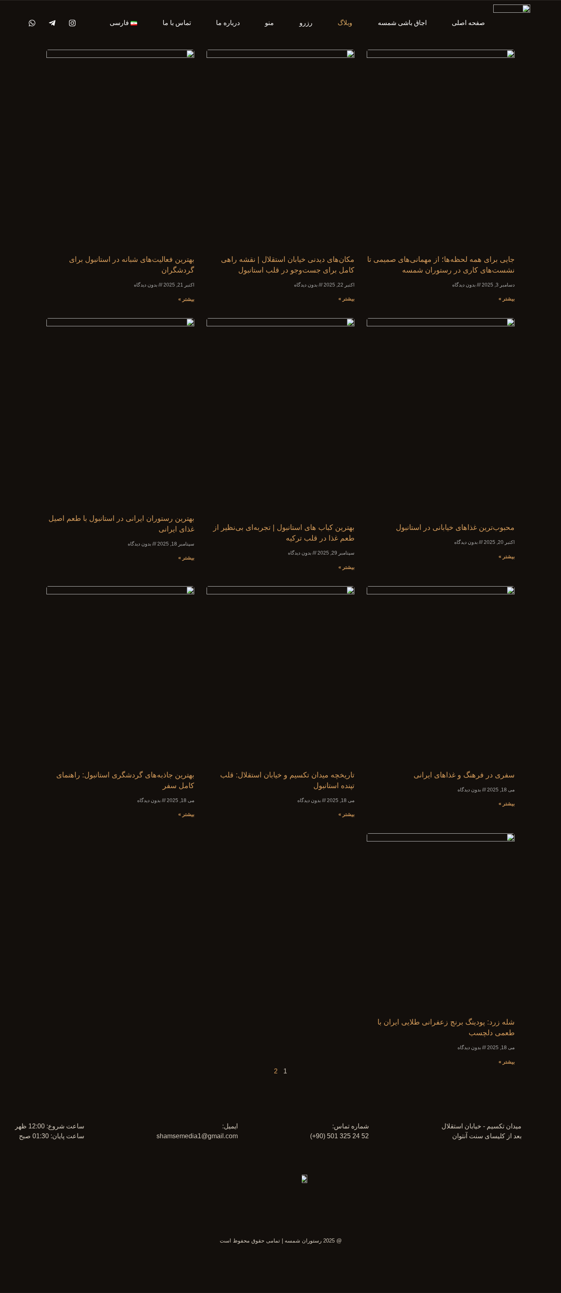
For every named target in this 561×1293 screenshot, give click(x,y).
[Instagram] (69, 23)
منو (269, 22)
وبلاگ (345, 22)
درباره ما (228, 22)
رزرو (306, 22)
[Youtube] (49, 23)
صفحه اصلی (468, 22)
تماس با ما (177, 22)
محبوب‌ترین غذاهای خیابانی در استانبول (455, 527)
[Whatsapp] (29, 23)
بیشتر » (507, 299)
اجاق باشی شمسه (402, 22)
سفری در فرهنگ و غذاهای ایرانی (464, 775)
